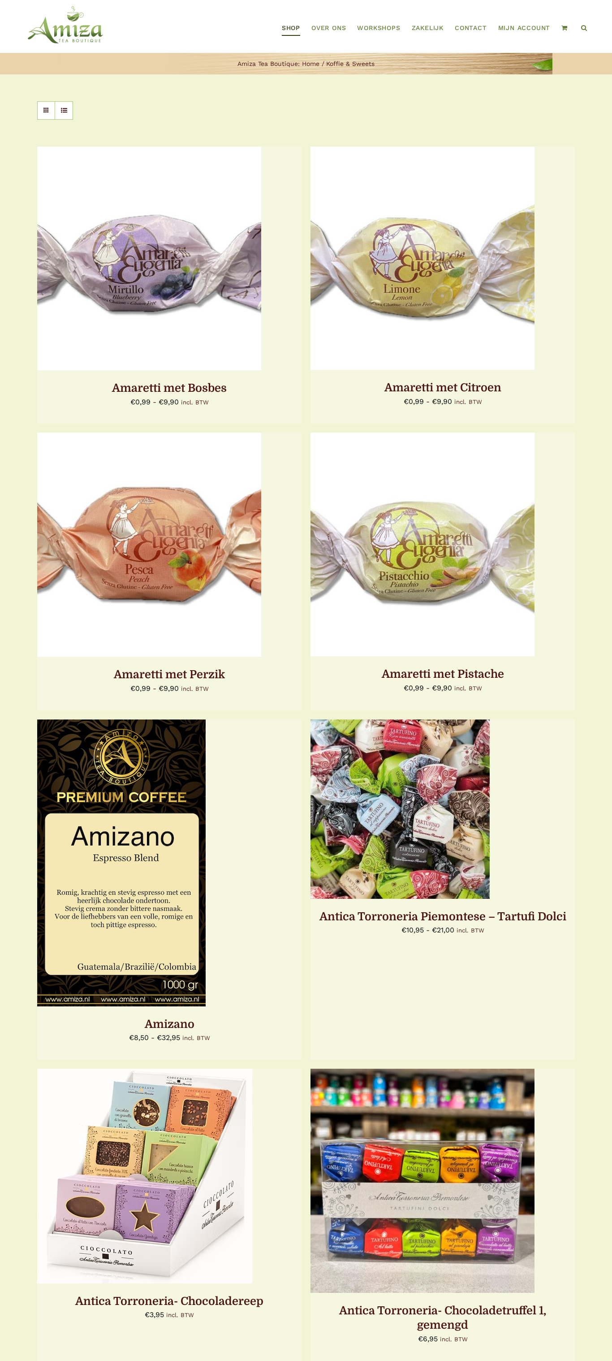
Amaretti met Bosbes (169, 387)
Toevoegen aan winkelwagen (400, 1181)
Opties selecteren (127, 259)
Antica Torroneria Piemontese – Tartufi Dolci (442, 916)
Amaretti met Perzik (169, 674)
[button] (584, 28)
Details (193, 259)
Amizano (169, 1024)
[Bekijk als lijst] (64, 110)
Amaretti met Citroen (442, 387)
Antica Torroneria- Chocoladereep (169, 1301)
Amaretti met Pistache (443, 673)
